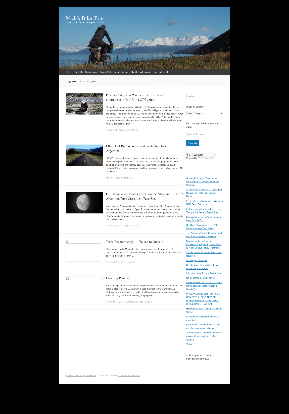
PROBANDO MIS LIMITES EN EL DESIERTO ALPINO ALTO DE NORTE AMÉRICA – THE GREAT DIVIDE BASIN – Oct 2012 (203, 298)
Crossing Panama (118, 278)
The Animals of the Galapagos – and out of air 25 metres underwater (204, 234)
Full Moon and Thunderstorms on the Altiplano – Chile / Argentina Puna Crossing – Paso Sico (144, 196)
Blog (68, 72)
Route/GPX (105, 72)
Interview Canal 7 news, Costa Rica (203, 273)
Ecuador (130, 261)
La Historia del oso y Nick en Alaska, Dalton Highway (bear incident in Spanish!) (204, 286)
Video (189, 343)
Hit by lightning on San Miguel (200, 277)
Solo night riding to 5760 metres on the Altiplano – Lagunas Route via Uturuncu (203, 181)
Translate (209, 158)
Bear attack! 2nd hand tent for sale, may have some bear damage (203, 326)
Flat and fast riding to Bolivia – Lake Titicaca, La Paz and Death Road (203, 210)
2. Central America (134, 301)
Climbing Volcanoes (140, 72)
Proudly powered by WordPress (81, 375)
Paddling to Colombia (196, 260)
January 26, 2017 (114, 225)
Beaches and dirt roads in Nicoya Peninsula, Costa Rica (202, 266)
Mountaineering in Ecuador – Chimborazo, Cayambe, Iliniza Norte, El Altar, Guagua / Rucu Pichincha (204, 244)
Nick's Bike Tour (85, 18)
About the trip (120, 72)
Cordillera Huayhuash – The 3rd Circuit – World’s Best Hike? (201, 226)
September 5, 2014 (114, 301)
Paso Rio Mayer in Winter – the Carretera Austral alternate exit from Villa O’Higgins (139, 97)
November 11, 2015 (115, 261)
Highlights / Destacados (85, 72)
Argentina (126, 129)
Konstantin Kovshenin (129, 375)
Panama (148, 301)
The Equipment (160, 72)
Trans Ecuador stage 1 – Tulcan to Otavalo (134, 241)
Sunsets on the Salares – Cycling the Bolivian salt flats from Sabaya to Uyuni (204, 193)
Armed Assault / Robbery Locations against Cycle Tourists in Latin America (203, 336)
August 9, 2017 (113, 129)
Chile (134, 129)
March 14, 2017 (113, 177)
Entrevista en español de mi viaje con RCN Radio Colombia (204, 202)
